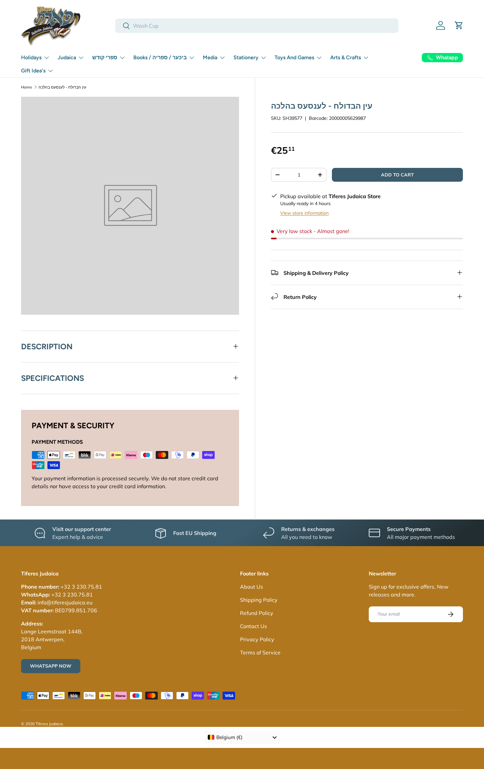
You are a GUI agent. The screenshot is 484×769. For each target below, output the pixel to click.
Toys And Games (294, 57)
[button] (459, 25)
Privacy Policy (257, 639)
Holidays (31, 57)
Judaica (67, 57)
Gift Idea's (33, 70)
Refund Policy (256, 613)
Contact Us (253, 626)
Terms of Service (260, 652)
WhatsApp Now (50, 666)
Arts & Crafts (345, 57)
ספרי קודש (104, 57)
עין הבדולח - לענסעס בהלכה (62, 87)
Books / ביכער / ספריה (160, 57)
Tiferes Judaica (49, 723)
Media (210, 57)
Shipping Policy (259, 600)
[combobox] (256, 25)
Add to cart (397, 174)
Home (26, 87)
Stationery (245, 57)
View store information (304, 213)
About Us (251, 586)
